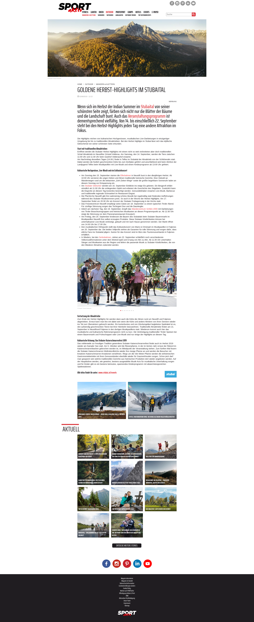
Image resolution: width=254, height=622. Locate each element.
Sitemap (127, 605)
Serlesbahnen (105, 237)
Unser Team (127, 600)
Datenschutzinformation (127, 583)
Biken (101, 12)
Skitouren (110, 15)
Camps (130, 12)
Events (146, 12)
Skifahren (101, 15)
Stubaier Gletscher (93, 186)
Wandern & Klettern (89, 15)
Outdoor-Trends (130, 15)
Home (79, 84)
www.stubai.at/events (107, 372)
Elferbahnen (125, 175)
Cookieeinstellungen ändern (127, 585)
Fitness (85, 12)
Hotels (138, 12)
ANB (127, 595)
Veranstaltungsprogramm (146, 116)
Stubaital (147, 106)
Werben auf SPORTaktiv (127, 590)
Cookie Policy (127, 588)
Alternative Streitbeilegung (127, 598)
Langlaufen (119, 15)
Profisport (120, 12)
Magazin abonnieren (127, 578)
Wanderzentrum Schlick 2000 (145, 209)
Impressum (127, 603)
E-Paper (155, 12)
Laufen (93, 12)
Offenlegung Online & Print (127, 593)
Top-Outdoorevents (144, 15)
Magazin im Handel (127, 580)
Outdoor (109, 12)
